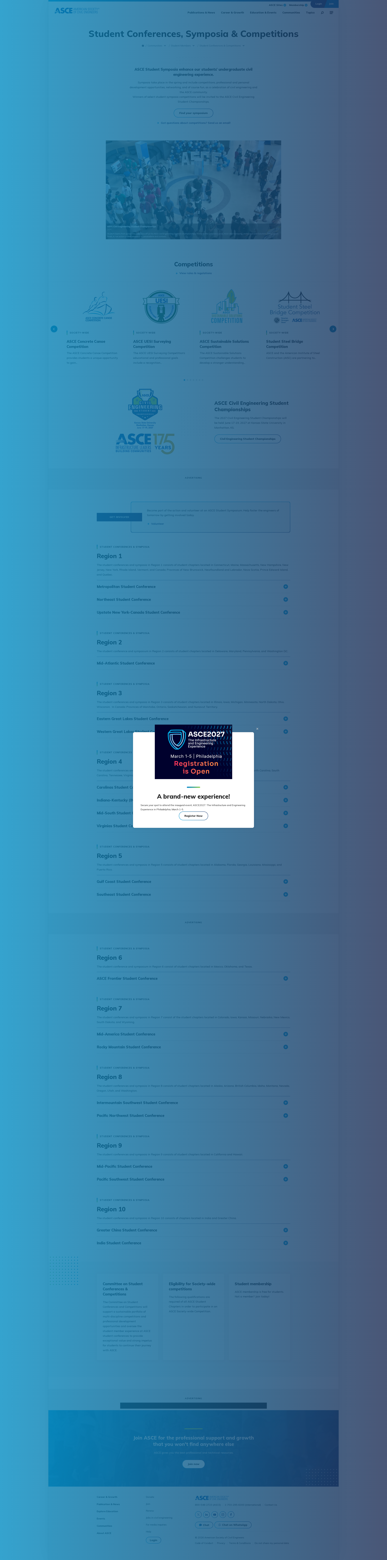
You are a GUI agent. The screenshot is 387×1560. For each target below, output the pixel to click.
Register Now (193, 816)
